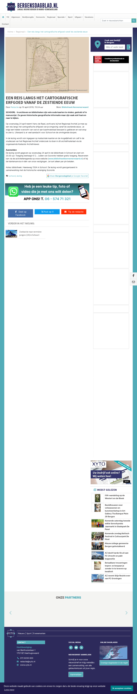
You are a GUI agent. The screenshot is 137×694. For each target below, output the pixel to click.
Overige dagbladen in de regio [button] (114, 554)
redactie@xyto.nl (27, 553)
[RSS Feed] (81, 539)
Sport (70, 17)
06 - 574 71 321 (58, 199)
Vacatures (89, 17)
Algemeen (15, 17)
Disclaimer (108, 582)
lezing (19, 176)
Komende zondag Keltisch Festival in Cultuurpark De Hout (117, 427)
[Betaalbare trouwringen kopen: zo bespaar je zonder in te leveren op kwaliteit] (97, 457)
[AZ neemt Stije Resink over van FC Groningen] (97, 469)
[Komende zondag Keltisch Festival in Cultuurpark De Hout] (97, 427)
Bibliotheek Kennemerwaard (75, 107)
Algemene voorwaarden (91, 582)
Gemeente (40, 17)
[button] (7, 504)
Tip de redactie (75, 211)
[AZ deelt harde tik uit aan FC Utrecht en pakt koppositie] (97, 447)
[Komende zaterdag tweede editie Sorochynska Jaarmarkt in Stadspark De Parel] (97, 414)
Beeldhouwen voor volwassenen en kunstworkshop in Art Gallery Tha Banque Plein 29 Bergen (116, 402)
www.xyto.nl (25, 556)
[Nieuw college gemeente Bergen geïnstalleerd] (97, 437)
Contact (5, 24)
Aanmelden (75, 565)
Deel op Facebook (21, 213)
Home (10, 32)
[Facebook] (71, 539)
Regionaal (51, 17)
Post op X (49, 211)
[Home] (3, 17)
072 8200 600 (26, 549)
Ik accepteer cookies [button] (122, 688)
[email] (133, 282)
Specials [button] (61, 17)
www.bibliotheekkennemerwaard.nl (65, 158)
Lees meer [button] (9, 690)
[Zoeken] (134, 20)
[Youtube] (76, 539)
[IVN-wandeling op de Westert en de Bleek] (97, 389)
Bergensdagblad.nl (37, 5)
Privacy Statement (121, 582)
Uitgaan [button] (78, 17)
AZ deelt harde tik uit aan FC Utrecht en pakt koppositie (116, 447)
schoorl (12, 176)
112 (7, 17)
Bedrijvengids (28, 17)
